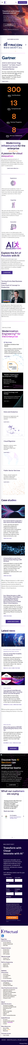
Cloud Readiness (7, 984)
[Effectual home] (5, 2)
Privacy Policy (18, 914)
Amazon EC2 (6, 949)
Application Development (9, 989)
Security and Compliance (9, 996)
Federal (5, 1013)
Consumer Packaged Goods (9, 1006)
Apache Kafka (6, 964)
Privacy (18, 920)
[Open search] (16, 2)
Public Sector (15, 651)
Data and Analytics (7, 991)
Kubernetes (5, 966)
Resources (5, 1030)
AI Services (5, 974)
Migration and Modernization (9, 995)
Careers (5, 1022)
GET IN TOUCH (22, 2)
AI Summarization (7, 978)
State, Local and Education (9, 1015)
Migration (18, 649)
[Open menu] (2, 2)
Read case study (9, 824)
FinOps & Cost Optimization (9, 992)
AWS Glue (5, 945)
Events (4, 1029)
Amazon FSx (6, 958)
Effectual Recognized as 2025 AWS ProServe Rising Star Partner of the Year (12, 729)
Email (8, 883)
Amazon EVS (6, 952)
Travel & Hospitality (7, 1011)
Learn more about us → (13, 168)
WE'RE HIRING (10, 1022)
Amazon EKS (6, 951)
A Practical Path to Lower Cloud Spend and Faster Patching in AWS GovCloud (12, 560)
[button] (26, 45)
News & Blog (6, 1028)
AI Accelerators (6, 975)
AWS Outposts (6, 959)
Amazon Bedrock (7, 942)
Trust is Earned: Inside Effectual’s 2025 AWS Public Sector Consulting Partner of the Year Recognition (12, 692)
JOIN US (8, 1029)
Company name (17, 890)
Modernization (7, 651)
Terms (7, 921)
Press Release (7, 724)
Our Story (5, 1019)
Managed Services (7, 993)
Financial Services (7, 1008)
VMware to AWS (7, 998)
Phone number (8, 890)
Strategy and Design (8, 985)
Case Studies (6, 1035)
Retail (4, 1009)
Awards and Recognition (8, 1021)
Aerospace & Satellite (8, 1005)
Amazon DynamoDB (8, 944)
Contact (5, 1023)
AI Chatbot (5, 977)
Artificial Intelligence (9, 649)
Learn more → (6, 81)
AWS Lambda (6, 954)
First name (9, 877)
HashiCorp (5, 965)
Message (9, 896)
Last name (18, 877)
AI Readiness (6, 982)
